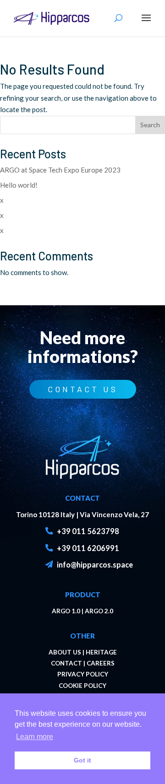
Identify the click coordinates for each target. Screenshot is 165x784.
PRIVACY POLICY (82, 674)
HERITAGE (101, 652)
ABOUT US (65, 652)
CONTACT (66, 663)
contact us (83, 389)
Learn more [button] (34, 737)
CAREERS (101, 663)
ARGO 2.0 (99, 611)
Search (150, 125)
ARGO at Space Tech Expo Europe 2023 (60, 170)
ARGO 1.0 (66, 611)
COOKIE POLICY (82, 685)
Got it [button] (82, 760)
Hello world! (19, 185)
